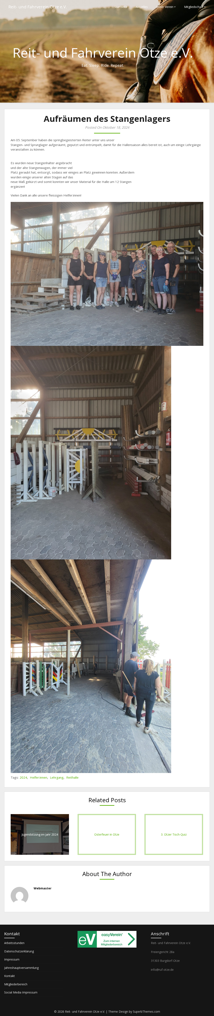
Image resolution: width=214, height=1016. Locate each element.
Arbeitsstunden (14, 943)
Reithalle (72, 777)
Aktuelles (142, 7)
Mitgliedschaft (193, 7)
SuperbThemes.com (146, 1011)
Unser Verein (164, 7)
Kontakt (9, 976)
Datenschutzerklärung (19, 951)
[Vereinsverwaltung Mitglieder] (107, 946)
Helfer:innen (38, 777)
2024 (23, 777)
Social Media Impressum (20, 992)
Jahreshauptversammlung (21, 968)
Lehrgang (57, 777)
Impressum (11, 959)
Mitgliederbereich (15, 984)
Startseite (120, 7)
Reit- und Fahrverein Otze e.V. (37, 7)
